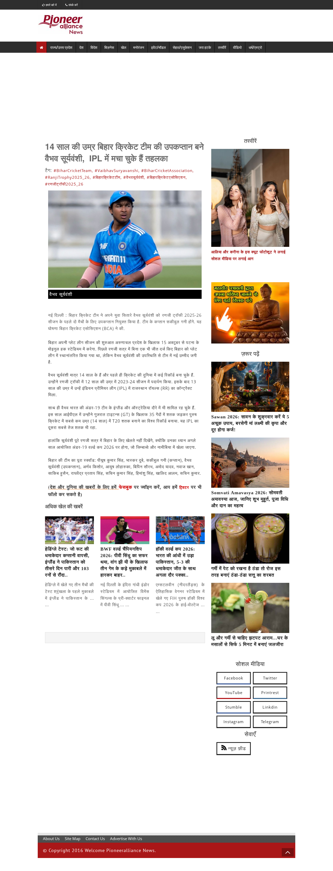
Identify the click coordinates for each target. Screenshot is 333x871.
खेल (123, 47)
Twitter (270, 678)
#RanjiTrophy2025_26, (68, 177)
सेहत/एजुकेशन (182, 47)
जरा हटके (205, 47)
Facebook (233, 678)
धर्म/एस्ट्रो (255, 47)
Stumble (233, 707)
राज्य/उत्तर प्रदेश (61, 47)
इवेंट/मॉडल (158, 47)
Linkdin (270, 707)
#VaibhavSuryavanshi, (117, 170)
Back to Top (288, 852)
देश (81, 47)
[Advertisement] (166, 91)
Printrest (270, 692)
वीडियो (237, 47)
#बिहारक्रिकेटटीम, (107, 177)
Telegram (270, 721)
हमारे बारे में (51, 5)
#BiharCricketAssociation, (167, 170)
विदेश (94, 47)
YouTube (233, 692)
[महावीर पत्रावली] (250, 342)
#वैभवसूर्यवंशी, (134, 177)
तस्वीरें (222, 47)
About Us (51, 838)
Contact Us (95, 838)
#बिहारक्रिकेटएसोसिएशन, (167, 177)
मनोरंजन (138, 47)
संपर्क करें (73, 5)
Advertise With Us (126, 838)
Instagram (233, 721)
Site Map (72, 838)
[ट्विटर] (190, 487)
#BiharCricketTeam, (73, 170)
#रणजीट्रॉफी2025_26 (64, 184)
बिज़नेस (109, 47)
